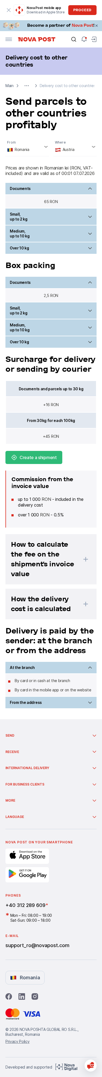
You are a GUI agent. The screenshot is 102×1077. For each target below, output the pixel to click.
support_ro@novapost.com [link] (37, 945)
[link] (51, 25)
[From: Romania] (27, 147)
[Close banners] (96, 25)
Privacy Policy (17, 1041)
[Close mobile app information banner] (8, 10)
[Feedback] (91, 1066)
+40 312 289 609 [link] (25, 905)
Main (9, 85)
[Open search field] (73, 39)
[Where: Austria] (75, 147)
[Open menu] (8, 39)
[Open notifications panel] (84, 39)
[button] (26, 85)
